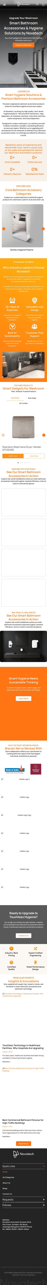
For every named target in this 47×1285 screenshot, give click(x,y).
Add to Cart (13, 456)
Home (5, 1172)
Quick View (34, 456)
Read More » (6, 1062)
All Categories (8, 1177)
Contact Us (7, 1194)
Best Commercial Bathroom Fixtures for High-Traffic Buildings (23, 1121)
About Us (6, 1183)
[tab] (15, 398)
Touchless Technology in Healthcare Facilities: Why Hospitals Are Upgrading (23, 1046)
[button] (8, 4)
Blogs (5, 1188)
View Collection (21, 226)
